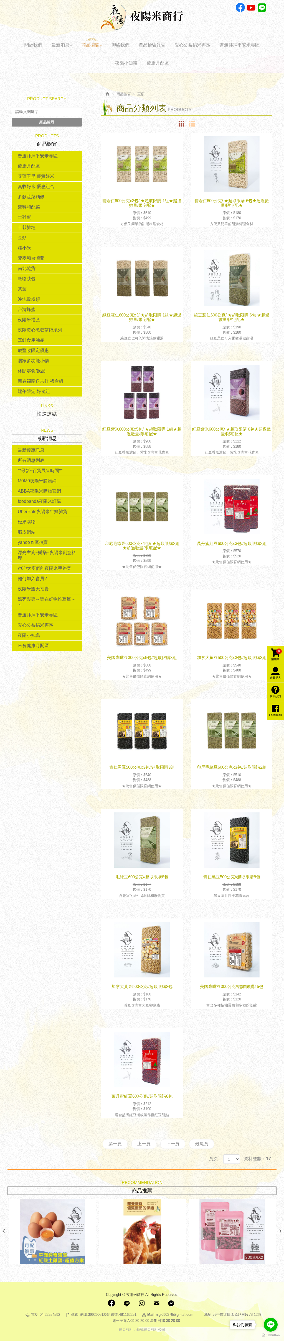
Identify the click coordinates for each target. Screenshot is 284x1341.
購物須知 (275, 696)
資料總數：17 (257, 1158)
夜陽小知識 (29, 635)
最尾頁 (201, 1143)
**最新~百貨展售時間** (40, 470)
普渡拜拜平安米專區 (38, 155)
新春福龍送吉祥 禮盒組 (40, 381)
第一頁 (115, 1143)
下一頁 (172, 1143)
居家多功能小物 (33, 360)
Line (262, 7)
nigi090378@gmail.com (174, 1314)
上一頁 (144, 1143)
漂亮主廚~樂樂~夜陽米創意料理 (47, 555)
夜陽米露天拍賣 (33, 588)
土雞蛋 (24, 217)
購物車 (275, 655)
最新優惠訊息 (31, 450)
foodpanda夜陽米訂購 (39, 501)
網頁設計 (126, 1329)
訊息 (171, 1303)
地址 (207, 1314)
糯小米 (24, 248)
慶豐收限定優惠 (33, 350)
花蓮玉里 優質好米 (36, 176)
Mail (156, 1303)
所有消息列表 (31, 460)
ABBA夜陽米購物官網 (39, 491)
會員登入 (275, 677)
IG (141, 1303)
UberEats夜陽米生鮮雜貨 (42, 511)
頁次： (215, 1158)
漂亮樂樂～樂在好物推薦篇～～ (46, 602)
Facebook (240, 7)
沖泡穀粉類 (29, 299)
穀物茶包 (27, 278)
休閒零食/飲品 (31, 371)
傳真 (74, 1314)
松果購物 (27, 521)
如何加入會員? (32, 578)
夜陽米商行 (142, 16)
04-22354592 (50, 1314)
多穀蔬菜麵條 (31, 196)
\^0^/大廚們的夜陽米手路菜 (44, 568)
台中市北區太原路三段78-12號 (237, 1314)
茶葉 (22, 289)
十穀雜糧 (27, 227)
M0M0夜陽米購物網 (37, 480)
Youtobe (251, 7)
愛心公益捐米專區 (35, 625)
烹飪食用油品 (31, 340)
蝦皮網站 (27, 532)
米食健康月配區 (33, 645)
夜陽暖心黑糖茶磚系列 (40, 330)
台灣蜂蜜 (27, 309)
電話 (34, 1314)
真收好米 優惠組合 (36, 186)
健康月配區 (29, 166)
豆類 (22, 237)
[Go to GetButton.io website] (271, 1335)
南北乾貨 (27, 268)
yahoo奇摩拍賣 (33, 542)
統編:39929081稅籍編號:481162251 (108, 1314)
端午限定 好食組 (34, 391)
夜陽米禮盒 (29, 319)
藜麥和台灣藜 (31, 258)
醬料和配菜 (29, 207)
